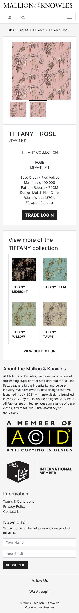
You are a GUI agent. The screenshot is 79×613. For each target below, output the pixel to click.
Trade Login (39, 215)
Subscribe (15, 565)
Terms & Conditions (18, 501)
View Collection (40, 351)
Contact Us (12, 511)
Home (10, 29)
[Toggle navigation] (70, 17)
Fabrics (23, 29)
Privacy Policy (14, 506)
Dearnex (48, 607)
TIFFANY (38, 29)
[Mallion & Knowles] (37, 5)
